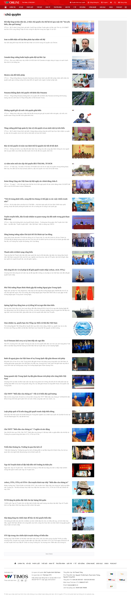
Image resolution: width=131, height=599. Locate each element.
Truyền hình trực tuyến (78, 2)
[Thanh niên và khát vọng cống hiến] (83, 258)
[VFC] (111, 574)
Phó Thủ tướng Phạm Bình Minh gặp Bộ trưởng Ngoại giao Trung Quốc (32, 288)
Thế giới (39, 7)
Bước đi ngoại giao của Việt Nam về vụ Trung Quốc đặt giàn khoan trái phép (34, 358)
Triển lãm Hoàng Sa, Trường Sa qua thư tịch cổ (23, 447)
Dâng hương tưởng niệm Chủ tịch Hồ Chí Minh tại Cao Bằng (28, 234)
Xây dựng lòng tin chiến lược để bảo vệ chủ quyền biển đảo (27, 518)
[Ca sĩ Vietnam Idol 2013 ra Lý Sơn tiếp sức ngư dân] (83, 346)
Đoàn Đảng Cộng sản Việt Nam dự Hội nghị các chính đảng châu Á (30, 181)
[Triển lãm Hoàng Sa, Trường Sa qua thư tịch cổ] (83, 453)
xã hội (21, 7)
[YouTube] (22, 580)
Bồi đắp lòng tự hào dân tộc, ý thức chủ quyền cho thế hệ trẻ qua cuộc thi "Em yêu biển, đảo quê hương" (37, 23)
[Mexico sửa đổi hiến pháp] (83, 81)
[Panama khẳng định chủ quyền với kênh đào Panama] (83, 98)
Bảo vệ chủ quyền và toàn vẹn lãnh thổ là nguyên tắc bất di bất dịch (31, 146)
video (111, 7)
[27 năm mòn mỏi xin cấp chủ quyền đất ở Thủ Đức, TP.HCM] (83, 169)
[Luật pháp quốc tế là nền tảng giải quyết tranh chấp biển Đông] (83, 417)
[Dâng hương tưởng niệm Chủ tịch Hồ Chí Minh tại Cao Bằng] (83, 240)
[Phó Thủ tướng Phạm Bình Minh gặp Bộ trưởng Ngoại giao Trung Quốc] (83, 293)
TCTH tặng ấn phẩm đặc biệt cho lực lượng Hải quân (25, 500)
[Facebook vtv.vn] (111, 2)
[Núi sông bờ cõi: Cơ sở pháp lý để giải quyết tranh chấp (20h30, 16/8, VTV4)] (83, 275)
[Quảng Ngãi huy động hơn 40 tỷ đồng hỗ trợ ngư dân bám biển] (83, 311)
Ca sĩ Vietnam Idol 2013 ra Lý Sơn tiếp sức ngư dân (24, 341)
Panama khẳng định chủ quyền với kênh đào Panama (25, 93)
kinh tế (48, 7)
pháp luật (30, 7)
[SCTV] (111, 586)
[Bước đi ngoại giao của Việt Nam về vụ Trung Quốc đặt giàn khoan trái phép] (83, 364)
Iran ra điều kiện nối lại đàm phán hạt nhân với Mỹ (24, 39)
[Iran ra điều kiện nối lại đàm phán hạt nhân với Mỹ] (83, 45)
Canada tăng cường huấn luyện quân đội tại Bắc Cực (25, 57)
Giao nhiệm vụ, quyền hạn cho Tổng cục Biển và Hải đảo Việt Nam (30, 323)
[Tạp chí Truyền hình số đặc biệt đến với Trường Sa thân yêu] (83, 470)
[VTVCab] (122, 580)
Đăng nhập (123, 2)
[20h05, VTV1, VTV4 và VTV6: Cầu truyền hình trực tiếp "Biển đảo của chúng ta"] (83, 488)
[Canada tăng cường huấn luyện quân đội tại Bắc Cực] (83, 63)
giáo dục (102, 7)
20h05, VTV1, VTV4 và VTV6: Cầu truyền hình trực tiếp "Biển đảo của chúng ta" (36, 482)
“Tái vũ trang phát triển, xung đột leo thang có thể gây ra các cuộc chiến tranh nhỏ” (35, 200)
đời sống (82, 7)
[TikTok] (25, 580)
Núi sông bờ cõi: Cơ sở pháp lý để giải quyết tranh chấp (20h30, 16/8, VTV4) (34, 270)
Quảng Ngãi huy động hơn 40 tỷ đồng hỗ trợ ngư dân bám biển (29, 305)
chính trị (12, 7)
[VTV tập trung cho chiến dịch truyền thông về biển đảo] (83, 541)
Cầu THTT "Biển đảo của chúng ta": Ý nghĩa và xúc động (27, 429)
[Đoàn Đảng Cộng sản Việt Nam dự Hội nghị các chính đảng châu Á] (83, 187)
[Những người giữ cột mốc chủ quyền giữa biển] (83, 116)
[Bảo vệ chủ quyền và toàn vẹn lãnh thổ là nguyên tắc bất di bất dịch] (83, 151)
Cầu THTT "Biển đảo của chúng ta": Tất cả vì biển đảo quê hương (30, 394)
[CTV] (111, 580)
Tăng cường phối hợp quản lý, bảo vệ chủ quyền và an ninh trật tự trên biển (34, 128)
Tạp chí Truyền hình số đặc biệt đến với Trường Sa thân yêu (28, 465)
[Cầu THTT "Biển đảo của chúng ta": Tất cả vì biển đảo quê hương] (83, 399)
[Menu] (126, 7)
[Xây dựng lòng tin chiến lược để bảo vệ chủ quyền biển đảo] (83, 523)
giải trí (67, 7)
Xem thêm (49, 554)
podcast (119, 7)
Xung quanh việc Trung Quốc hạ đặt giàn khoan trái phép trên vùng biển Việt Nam (35, 377)
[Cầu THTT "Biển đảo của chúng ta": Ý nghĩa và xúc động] (83, 435)
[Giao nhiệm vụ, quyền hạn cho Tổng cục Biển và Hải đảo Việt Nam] (83, 329)
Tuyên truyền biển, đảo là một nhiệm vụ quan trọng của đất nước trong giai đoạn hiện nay (37, 218)
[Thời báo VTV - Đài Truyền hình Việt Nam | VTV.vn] (11, 2)
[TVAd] (122, 574)
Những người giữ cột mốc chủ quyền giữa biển (22, 110)
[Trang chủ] (5, 7)
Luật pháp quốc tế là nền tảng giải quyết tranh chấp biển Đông (29, 411)
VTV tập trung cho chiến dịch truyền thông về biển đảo (26, 535)
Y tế (74, 7)
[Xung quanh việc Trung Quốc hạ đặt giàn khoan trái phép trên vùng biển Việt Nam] (83, 382)
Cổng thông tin (94, 2)
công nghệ (92, 7)
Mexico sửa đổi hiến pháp (14, 75)
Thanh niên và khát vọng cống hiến (18, 252)
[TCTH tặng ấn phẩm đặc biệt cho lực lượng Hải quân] (83, 506)
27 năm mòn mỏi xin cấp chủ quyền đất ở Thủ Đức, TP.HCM (28, 164)
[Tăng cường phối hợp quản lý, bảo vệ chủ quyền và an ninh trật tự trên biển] (83, 134)
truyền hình (58, 7)
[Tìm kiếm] (115, 2)
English (105, 2)
